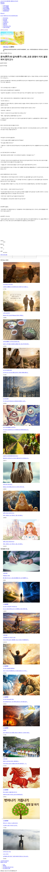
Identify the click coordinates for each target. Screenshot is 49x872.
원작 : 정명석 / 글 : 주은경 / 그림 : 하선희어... (13, 543)
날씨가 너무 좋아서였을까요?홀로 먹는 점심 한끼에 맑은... (16, 343)
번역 (2, 254)
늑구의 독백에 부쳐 (7, 370)
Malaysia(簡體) (6, 8)
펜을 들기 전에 (6, 575)
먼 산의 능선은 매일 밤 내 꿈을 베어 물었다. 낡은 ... (14, 401)
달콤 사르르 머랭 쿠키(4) (8, 513)
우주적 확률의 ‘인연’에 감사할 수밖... (11, 341)
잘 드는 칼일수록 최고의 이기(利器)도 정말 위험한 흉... (15, 608)
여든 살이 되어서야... (8, 484)
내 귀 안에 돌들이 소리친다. (9, 427)
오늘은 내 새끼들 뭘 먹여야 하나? (10, 455)
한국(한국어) (6, 10)
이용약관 (7, 860)
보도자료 (5, 19)
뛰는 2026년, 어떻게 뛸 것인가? (10, 792)
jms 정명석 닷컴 (6, 868)
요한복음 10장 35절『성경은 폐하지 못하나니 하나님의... (16, 856)
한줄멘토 (5, 23)
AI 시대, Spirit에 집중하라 (8, 668)
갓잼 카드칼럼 (6, 27)
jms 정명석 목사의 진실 (8, 867)
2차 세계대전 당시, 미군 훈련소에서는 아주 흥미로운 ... (15, 701)
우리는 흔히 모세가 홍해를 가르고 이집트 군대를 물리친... (16, 639)
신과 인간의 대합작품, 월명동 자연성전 (9, 1)
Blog (1, 2)
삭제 (6, 254)
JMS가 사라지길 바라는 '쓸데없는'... (11, 761)
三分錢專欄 (5, 604)
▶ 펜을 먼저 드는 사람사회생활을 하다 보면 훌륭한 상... (15, 577)
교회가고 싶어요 (4, 29)
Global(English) (6, 9)
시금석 (4, 730)
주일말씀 (5, 20)
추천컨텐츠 (5, 18)
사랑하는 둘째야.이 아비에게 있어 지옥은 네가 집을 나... (15, 286)
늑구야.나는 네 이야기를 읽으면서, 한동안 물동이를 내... (15, 372)
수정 (4, 254)
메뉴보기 (3, 13)
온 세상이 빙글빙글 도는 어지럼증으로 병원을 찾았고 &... (16, 429)
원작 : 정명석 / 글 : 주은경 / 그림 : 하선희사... (13, 515)
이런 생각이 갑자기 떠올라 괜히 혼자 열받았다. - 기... (15, 763)
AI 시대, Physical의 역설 (8, 699)
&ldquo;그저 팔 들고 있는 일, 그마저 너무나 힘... (13, 486)
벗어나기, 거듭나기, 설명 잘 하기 (10, 823)
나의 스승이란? (6, 313)
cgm (4, 864)
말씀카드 (5, 24)
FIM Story (6, 47)
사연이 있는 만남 (7, 26)
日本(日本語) (6, 5)
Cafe (3, 2)
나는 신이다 (5, 854)
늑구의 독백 (5, 398)
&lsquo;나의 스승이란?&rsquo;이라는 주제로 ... (13, 315)
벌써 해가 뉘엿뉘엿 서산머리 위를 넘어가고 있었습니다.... (16, 458)
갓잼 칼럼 (5, 573)
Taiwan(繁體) (6, 7)
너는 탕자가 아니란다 (8, 284)
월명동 (4, 865)
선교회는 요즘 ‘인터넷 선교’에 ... (10, 825)
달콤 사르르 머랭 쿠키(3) (8, 541)
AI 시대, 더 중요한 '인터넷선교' (10, 606)
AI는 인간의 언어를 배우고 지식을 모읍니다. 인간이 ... (15, 670)
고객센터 (3, 860)
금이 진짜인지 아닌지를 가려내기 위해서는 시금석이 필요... (16, 732)
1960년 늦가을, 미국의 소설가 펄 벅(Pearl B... (13, 794)
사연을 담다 (5, 22)
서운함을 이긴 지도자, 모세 (9, 637)
